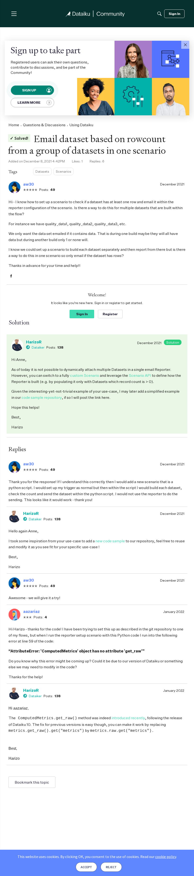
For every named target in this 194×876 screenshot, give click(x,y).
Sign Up (29, 90)
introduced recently (128, 717)
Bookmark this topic (32, 782)
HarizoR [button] (33, 342)
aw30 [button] (28, 184)
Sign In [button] (82, 314)
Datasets (42, 171)
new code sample (110, 541)
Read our (158, 856)
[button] (185, 45)
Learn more (29, 102)
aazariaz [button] (31, 611)
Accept (86, 867)
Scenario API (140, 375)
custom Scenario (84, 375)
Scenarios (63, 171)
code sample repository (42, 397)
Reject (111, 867)
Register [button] (110, 314)
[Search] (159, 13)
